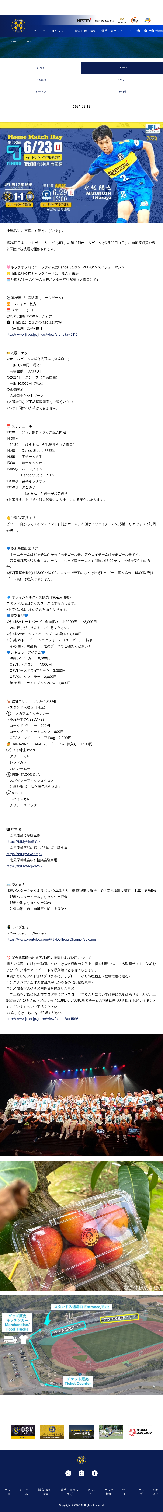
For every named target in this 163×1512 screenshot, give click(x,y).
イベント (122, 79)
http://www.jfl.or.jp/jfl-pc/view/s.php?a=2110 (42, 334)
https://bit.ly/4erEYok (23, 841)
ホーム (14, 41)
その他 (122, 91)
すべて (41, 67)
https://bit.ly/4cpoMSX (24, 866)
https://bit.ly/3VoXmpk (24, 854)
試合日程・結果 (85, 31)
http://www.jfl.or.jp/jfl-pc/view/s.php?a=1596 (42, 1019)
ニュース (40, 31)
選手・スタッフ (111, 31)
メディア (40, 91)
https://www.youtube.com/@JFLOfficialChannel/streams (51, 939)
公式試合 (40, 79)
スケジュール (60, 31)
